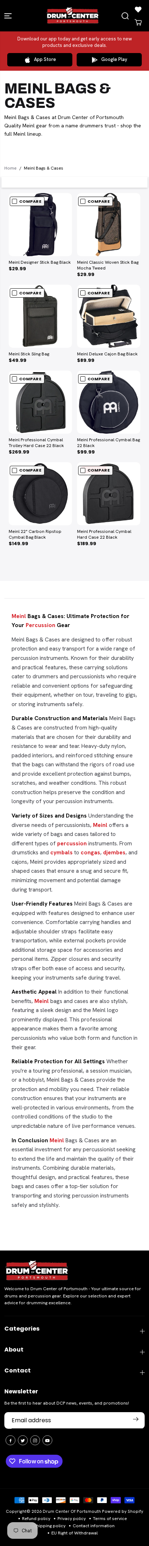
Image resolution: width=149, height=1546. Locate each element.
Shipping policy (49, 1526)
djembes (114, 852)
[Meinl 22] (40, 493)
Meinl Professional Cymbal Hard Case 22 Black (104, 534)
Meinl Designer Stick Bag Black (40, 262)
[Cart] (138, 22)
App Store (45, 59)
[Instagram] (35, 1440)
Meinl (19, 616)
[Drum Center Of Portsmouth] (73, 15)
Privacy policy (72, 1518)
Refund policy (36, 1518)
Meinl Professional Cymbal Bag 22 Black (108, 442)
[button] (8, 15)
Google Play (114, 59)
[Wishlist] (138, 9)
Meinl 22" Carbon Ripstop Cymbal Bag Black (35, 534)
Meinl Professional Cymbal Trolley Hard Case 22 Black (36, 442)
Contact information (94, 1526)
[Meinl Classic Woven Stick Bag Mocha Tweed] (108, 224)
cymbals (61, 852)
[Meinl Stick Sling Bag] (40, 316)
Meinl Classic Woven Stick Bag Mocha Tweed (108, 265)
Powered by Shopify (122, 1511)
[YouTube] (47, 1440)
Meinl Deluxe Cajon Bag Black (107, 354)
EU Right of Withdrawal (74, 1533)
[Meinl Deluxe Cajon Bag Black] (108, 316)
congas (90, 852)
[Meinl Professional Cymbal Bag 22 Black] (108, 402)
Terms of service (110, 1518)
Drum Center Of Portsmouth (72, 1511)
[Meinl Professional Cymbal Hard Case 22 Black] (108, 493)
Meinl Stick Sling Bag (29, 354)
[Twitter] (23, 1440)
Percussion (40, 625)
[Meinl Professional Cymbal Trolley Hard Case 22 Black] (40, 402)
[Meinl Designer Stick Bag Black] (40, 224)
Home (10, 168)
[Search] (125, 15)
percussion (72, 843)
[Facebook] (10, 1440)
